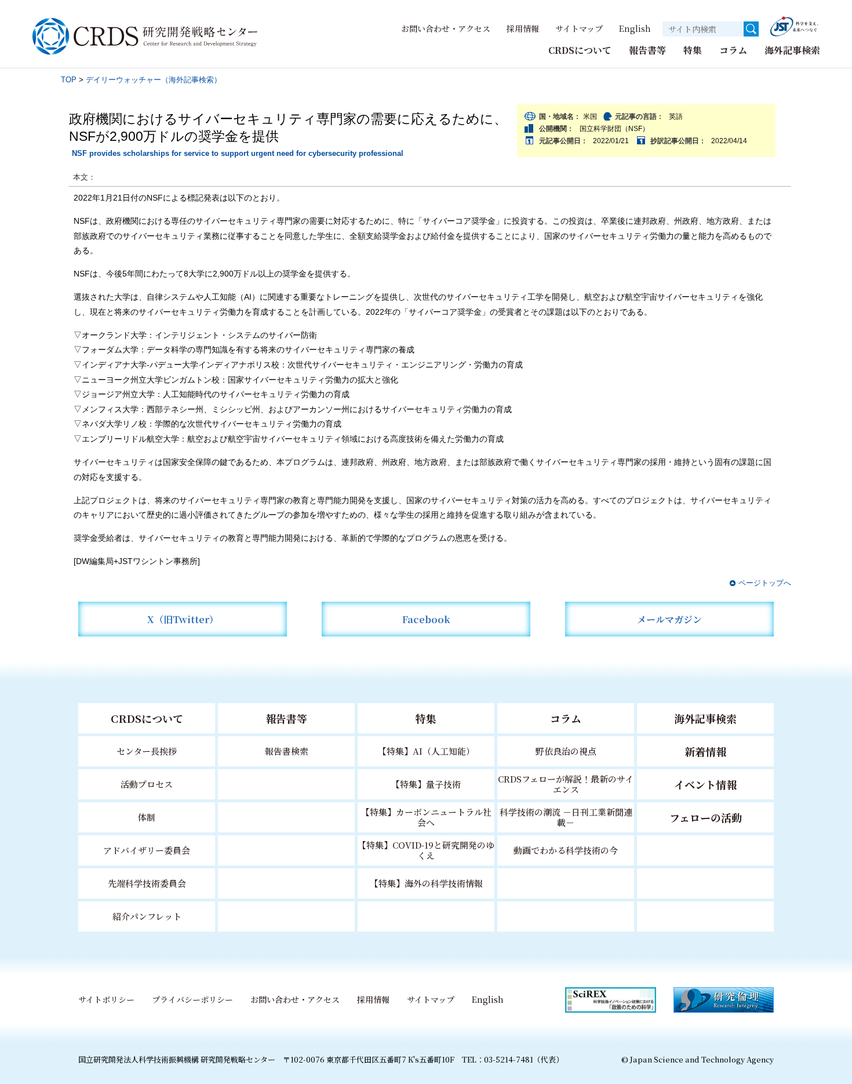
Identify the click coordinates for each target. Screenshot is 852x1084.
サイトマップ (579, 28)
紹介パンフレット (146, 916)
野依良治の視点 (566, 751)
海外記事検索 (792, 50)
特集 (692, 50)
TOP (69, 79)
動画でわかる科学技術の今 (566, 850)
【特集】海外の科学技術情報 (426, 883)
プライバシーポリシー (192, 999)
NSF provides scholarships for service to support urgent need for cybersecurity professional (237, 153)
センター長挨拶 (146, 751)
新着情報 (705, 751)
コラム (733, 50)
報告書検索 (286, 751)
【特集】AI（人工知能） (426, 751)
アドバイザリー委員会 (146, 850)
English (635, 28)
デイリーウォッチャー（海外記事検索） (153, 79)
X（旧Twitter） (183, 619)
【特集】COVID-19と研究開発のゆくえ (426, 850)
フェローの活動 (705, 817)
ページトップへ (764, 583)
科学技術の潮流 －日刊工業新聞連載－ (566, 817)
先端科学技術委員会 (147, 883)
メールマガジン (669, 619)
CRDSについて (579, 50)
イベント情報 (705, 784)
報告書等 (647, 50)
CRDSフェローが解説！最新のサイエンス (565, 784)
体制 (146, 817)
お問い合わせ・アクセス (445, 28)
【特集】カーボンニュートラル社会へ (426, 817)
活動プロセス (147, 784)
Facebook (426, 619)
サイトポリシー (106, 999)
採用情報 (523, 28)
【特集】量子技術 (426, 784)
